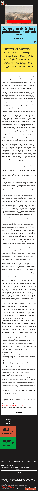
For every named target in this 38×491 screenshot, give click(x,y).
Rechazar (33, 489)
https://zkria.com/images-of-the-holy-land (9, 409)
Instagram (28, 461)
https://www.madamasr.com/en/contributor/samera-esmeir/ (13, 405)
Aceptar (27, 489)
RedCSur (9, 461)
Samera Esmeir (20, 38)
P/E (35, 42)
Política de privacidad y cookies (18, 461)
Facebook (35, 461)
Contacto (2, 461)
